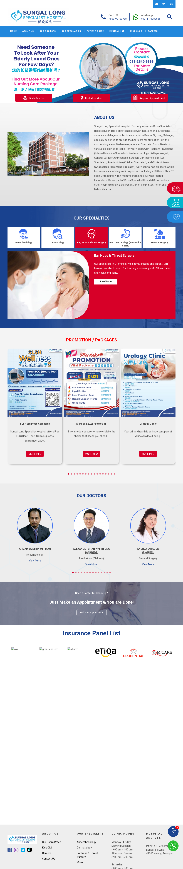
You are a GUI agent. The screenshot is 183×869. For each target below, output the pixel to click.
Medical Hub (117, 31)
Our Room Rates (51, 842)
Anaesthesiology (86, 842)
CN (163, 4)
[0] (173, 831)
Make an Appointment (91, 612)
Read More (106, 281)
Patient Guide (95, 31)
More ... (81, 862)
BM (171, 4)
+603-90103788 (117, 18)
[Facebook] (10, 850)
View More (35, 560)
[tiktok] (29, 850)
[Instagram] (16, 850)
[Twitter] (23, 850)
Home (13, 31)
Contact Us (48, 858)
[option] (21, 734)
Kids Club (136, 31)
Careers (153, 31)
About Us (28, 31)
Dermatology (84, 847)
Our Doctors (47, 31)
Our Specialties (71, 31)
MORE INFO (35, 453)
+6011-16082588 (150, 18)
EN (156, 4)
